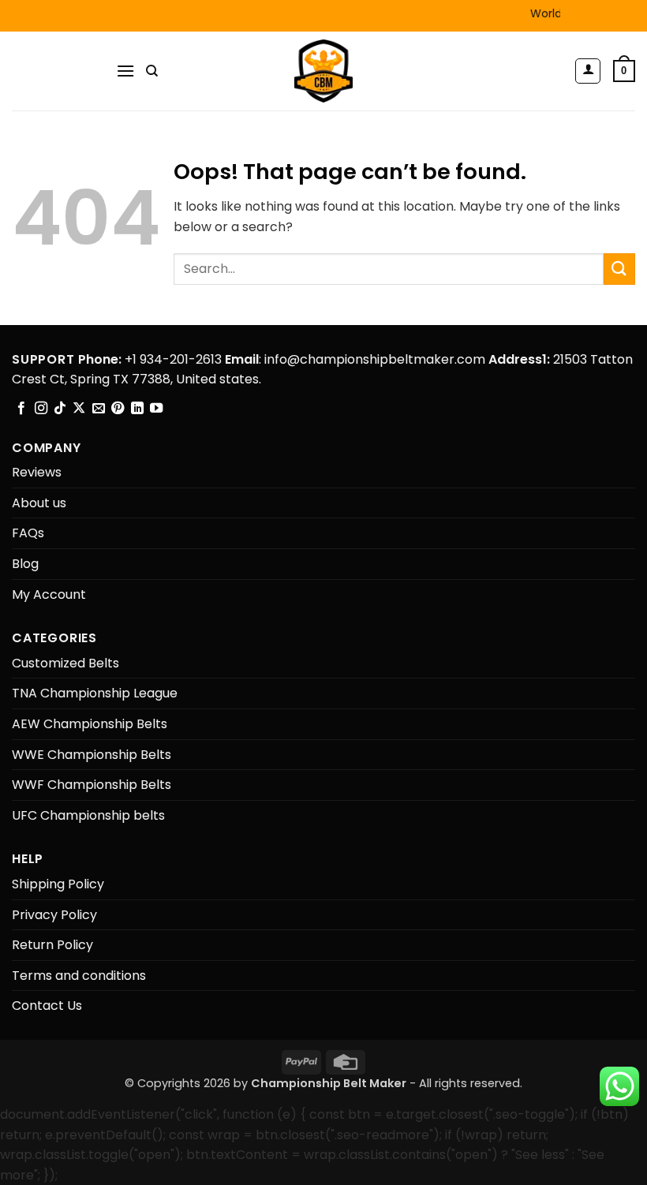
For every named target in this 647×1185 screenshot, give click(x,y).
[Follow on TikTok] (60, 409)
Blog (25, 564)
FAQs (28, 533)
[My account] (587, 71)
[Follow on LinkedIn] (137, 409)
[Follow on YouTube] (156, 409)
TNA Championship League (95, 693)
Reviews (37, 472)
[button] (125, 70)
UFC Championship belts (88, 815)
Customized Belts (65, 663)
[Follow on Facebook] (21, 409)
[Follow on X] (79, 409)
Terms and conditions (79, 975)
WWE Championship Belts (91, 755)
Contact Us (47, 1005)
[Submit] (619, 268)
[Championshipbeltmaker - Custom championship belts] (324, 71)
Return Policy (52, 945)
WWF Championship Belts (91, 785)
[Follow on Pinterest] (117, 409)
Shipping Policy (58, 884)
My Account (49, 594)
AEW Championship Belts (89, 724)
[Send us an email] (98, 409)
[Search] (152, 71)
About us (39, 503)
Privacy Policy (54, 915)
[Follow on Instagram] (41, 409)
